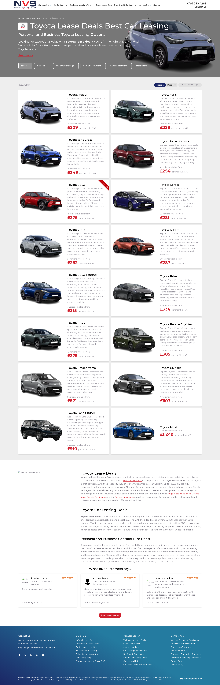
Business (171, 85)
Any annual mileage (65, 66)
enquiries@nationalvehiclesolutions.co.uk (37, 647)
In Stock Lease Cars (103, 5)
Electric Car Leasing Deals (135, 658)
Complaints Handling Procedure (186, 658)
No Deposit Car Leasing (86, 651)
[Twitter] (25, 656)
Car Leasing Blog (83, 658)
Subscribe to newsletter (87, 654)
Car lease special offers (80, 5)
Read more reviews (110, 615)
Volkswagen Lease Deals (134, 640)
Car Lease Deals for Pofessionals (137, 665)
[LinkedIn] (37, 656)
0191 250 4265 (50, 640)
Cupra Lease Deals (131, 644)
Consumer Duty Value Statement (186, 654)
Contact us (200, 7)
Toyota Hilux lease (124, 497)
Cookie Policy (177, 665)
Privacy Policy (177, 661)
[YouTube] (43, 656)
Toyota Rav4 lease (96, 497)
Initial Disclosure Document (183, 644)
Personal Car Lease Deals (87, 644)
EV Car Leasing (60, 5)
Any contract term (118, 66)
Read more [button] (25, 55)
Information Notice (179, 651)
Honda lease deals (132, 480)
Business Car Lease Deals (87, 647)
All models (42, 66)
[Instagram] (31, 656)
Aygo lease (173, 494)
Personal (160, 85)
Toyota (24, 66)
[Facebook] (19, 656)
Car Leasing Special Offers (135, 651)
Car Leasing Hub (130, 661)
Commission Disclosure (181, 647)
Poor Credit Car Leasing (125, 5)
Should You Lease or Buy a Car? (90, 661)
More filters (141, 66)
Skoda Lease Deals (131, 647)
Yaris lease (185, 494)
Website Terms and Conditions (185, 640)
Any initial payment (92, 66)
